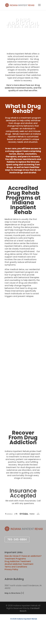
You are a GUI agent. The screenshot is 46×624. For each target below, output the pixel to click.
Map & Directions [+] (14, 593)
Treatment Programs (15, 558)
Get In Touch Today (22, 35)
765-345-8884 (17, 539)
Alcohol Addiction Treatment (19, 564)
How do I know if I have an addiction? (23, 556)
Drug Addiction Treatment (18, 561)
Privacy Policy (11, 569)
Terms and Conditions (16, 566)
